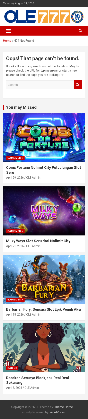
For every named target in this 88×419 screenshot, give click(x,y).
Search (78, 85)
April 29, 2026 (15, 177)
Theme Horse (63, 407)
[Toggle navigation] (8, 31)
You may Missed (21, 107)
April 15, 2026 (15, 314)
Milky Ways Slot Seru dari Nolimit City (38, 241)
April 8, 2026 (14, 387)
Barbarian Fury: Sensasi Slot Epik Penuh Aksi (43, 309)
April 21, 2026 (15, 246)
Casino (12, 368)
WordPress (57, 412)
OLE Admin (33, 177)
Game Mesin (15, 158)
